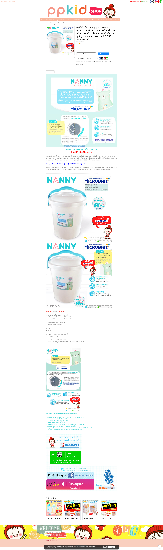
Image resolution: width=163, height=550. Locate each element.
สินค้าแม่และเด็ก (50, 19)
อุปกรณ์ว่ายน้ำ (60, 19)
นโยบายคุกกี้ (68, 547)
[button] (121, 20)
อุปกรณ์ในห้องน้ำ (99, 61)
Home (42, 19)
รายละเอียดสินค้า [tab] (50, 72)
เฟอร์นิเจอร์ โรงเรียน (106, 19)
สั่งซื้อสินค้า (86, 53)
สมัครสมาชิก (12, 1)
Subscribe (48, 535)
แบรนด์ (69, 19)
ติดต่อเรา (116, 19)
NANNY (109, 61)
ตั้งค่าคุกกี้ (105, 547)
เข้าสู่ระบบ (4, 1)
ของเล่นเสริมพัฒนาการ (79, 19)
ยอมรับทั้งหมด (111, 547)
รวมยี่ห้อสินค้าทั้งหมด (68, 531)
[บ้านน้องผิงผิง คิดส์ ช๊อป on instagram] (81, 484)
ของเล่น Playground (93, 19)
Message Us (104, 53)
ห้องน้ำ (93, 61)
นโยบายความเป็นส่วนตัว (59, 547)
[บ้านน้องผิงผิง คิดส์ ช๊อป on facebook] (81, 475)
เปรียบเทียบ (90, 58)
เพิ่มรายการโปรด (80, 58)
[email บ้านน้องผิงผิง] (81, 468)
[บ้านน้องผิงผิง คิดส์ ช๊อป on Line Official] (64, 458)
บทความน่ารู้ (67, 537)
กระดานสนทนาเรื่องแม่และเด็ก (71, 533)
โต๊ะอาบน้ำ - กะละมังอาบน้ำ (86, 61)
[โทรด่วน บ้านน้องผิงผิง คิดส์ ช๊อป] (64, 441)
